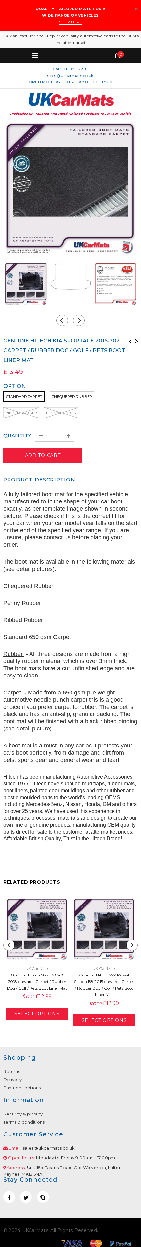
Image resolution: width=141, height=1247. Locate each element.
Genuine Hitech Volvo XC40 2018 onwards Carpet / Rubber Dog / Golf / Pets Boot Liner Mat (37, 982)
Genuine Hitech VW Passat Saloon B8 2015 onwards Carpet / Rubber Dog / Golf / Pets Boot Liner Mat (104, 985)
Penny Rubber (61, 413)
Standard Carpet (24, 397)
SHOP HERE (70, 22)
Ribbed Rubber (21, 413)
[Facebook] (9, 1197)
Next (136, 341)
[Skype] (43, 1197)
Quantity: (17, 435)
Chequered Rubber (72, 397)
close (136, 8)
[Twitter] (26, 1197)
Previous (130, 341)
